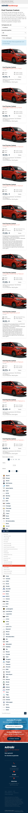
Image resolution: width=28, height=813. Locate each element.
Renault (8, 672)
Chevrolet (8, 508)
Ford (7, 531)
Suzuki (8, 689)
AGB (14, 791)
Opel (7, 656)
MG (7, 639)
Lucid (7, 624)
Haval (7, 583)
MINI (7, 641)
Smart (7, 684)
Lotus (7, 621)
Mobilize (8, 646)
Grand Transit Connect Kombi (10, 549)
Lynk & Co (8, 626)
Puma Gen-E (7, 558)
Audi (7, 490)
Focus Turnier (7, 543)
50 (13, 459)
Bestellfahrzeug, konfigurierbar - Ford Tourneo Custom (14, 65)
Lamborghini (9, 609)
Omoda (8, 654)
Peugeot (8, 659)
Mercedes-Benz (10, 636)
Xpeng (7, 707)
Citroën (8, 511)
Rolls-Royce (9, 674)
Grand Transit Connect (9, 547)
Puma (6, 556)
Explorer (6, 539)
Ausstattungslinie (6, 30)
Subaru (8, 687)
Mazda (7, 634)
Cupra (7, 513)
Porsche (8, 666)
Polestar (8, 664)
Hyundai (8, 588)
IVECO (7, 596)
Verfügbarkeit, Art (6, 25)
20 (11, 459)
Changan (8, 506)
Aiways (8, 478)
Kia (7, 606)
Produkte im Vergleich (14, 726)
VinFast (8, 699)
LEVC (7, 616)
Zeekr (7, 709)
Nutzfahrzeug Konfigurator (8, 2)
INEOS (7, 591)
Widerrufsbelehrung (9, 792)
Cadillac (8, 503)
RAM (7, 669)
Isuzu (7, 593)
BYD (7, 500)
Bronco (6, 534)
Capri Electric (7, 536)
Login (6, 791)
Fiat (7, 528)
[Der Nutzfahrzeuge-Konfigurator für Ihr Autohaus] (10, 6)
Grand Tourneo (7, 545)
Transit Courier (7, 573)
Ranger (6, 560)
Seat (7, 677)
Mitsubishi (9, 644)
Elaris (7, 523)
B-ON (7, 493)
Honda (7, 586)
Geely (7, 576)
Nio (7, 649)
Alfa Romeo (9, 483)
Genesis (8, 578)
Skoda (7, 682)
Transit (6, 567)
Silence (8, 679)
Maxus (7, 631)
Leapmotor (9, 614)
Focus (6, 541)
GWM (7, 581)
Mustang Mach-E (8, 554)
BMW (7, 498)
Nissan (8, 651)
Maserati (8, 629)
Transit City (6, 569)
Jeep (7, 601)
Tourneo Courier (8, 563)
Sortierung (4, 35)
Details (19, 77)
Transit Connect (8, 571)
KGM (7, 604)
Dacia (7, 516)
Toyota (8, 697)
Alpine (7, 485)
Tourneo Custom (8, 565)
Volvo (7, 704)
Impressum (10, 791)
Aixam (7, 480)
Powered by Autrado (19, 811)
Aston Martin (9, 488)
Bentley (8, 495)
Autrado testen (14, 738)
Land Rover (9, 611)
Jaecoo (8, 598)
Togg (7, 694)
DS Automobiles (10, 521)
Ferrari (8, 526)
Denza (7, 518)
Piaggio (8, 662)
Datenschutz (15, 792)
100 (16, 459)
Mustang (6, 552)
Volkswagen (9, 702)
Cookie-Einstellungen (9, 794)
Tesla (7, 692)
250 (19, 459)
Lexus (7, 619)
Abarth (8, 475)
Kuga (6, 550)
